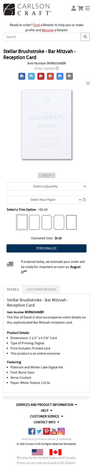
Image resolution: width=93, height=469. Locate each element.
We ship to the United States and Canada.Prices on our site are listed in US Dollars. (46, 460)
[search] (85, 37)
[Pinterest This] (46, 432)
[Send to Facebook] (31, 432)
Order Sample (44, 68)
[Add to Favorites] (88, 83)
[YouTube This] (54, 432)
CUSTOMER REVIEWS (41, 289)
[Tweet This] (39, 432)
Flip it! (46, 175)
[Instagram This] (61, 432)
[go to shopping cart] (80, 7)
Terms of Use (28, 439)
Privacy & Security (47, 439)
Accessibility (65, 439)
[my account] (73, 7)
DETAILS (13, 289)
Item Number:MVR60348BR (46, 63)
